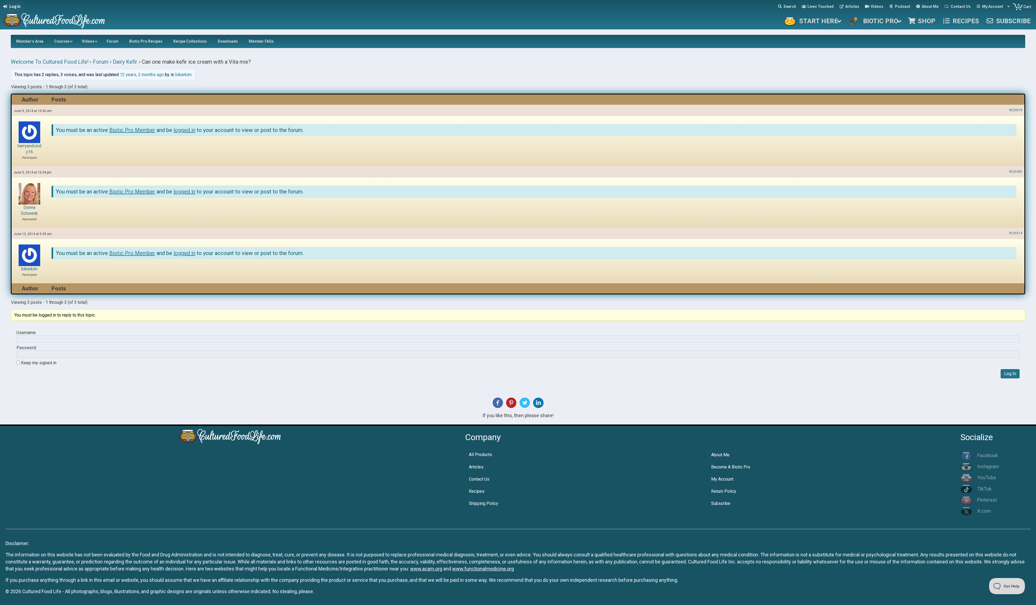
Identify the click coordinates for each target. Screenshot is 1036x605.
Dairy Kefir (125, 62)
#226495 (1015, 172)
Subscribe (720, 503)
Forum (100, 62)
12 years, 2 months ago (142, 74)
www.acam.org (426, 569)
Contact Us (479, 479)
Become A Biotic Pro (730, 467)
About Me (720, 454)
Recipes (477, 491)
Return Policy (723, 491)
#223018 (1015, 110)
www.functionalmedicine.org (483, 569)
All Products (480, 454)
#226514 (1015, 233)
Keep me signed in (38, 363)
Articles (476, 467)
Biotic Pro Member (132, 130)
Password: (26, 347)
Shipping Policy (483, 503)
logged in (184, 130)
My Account (722, 479)
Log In (1010, 373)
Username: (26, 332)
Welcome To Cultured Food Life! (49, 62)
